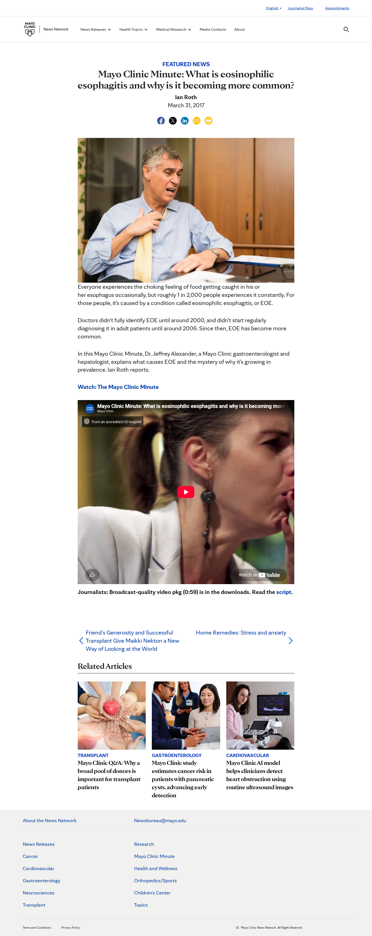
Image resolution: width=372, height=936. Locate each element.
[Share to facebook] (161, 119)
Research (144, 844)
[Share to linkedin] (185, 119)
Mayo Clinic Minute (154, 856)
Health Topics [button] (131, 29)
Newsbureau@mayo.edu (160, 820)
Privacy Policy (70, 927)
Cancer (30, 856)
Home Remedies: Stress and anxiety (241, 632)
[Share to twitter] (173, 119)
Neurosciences (38, 893)
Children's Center (152, 893)
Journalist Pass (300, 8)
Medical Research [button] (171, 29)
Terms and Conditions (37, 927)
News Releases (39, 844)
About (239, 29)
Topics (141, 905)
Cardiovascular (38, 868)
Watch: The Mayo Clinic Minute (118, 386)
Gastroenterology (41, 880)
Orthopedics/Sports (155, 880)
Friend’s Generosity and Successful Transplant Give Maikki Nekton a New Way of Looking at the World (132, 640)
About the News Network (50, 820)
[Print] (208, 119)
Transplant (34, 905)
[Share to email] (197, 119)
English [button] (272, 8)
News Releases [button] (93, 29)
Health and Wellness (155, 868)
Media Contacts (213, 29)
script (283, 592)
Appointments (337, 8)
